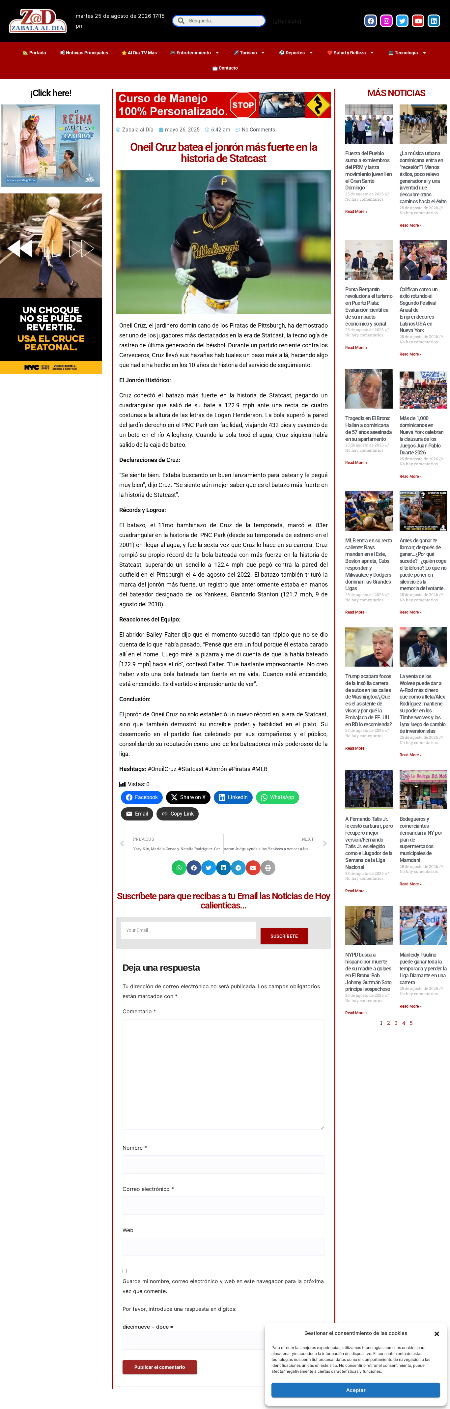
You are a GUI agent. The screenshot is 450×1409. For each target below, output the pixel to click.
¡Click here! (50, 93)
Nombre (135, 1147)
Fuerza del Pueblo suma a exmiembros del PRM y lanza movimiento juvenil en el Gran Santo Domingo (368, 170)
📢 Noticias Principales (83, 52)
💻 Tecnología (403, 52)
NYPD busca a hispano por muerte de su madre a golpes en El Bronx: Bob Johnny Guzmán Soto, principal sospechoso (368, 972)
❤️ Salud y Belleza (346, 52)
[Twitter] (402, 20)
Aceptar (356, 1390)
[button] (437, 1333)
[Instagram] (386, 20)
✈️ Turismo (245, 52)
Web (128, 1230)
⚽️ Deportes (292, 52)
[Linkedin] (434, 20)
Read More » (356, 211)
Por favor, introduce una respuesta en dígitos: (180, 1309)
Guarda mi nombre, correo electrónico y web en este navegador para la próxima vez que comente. (223, 1286)
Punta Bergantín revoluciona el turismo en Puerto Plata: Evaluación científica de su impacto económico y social (368, 306)
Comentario (139, 1011)
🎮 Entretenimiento (190, 52)
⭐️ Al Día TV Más (139, 52)
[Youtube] (418, 20)
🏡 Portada (34, 52)
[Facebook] (370, 20)
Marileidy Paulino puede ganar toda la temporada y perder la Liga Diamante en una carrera (423, 968)
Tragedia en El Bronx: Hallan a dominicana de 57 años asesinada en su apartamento (368, 428)
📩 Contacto (225, 68)
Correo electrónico (148, 1189)
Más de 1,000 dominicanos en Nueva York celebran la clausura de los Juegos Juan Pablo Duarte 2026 (422, 435)
